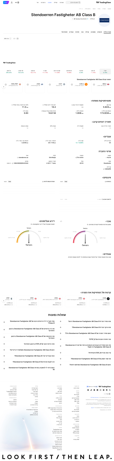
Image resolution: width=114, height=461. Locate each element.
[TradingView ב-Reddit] (88, 390)
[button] (58, 2)
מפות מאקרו (76, 431)
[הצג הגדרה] (105, 105)
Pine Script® (76, 433)
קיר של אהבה (35, 389)
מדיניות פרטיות (58, 441)
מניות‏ (78, 393)
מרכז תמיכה (59, 421)
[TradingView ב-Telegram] (94, 390)
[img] (74, 19)
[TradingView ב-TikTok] (91, 390)
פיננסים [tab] (99, 32)
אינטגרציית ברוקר (12, 401)
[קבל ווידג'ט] (14, 38)
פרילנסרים (35, 413)
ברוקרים (43, 2)
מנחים (36, 396)
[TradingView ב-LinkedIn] (97, 390)
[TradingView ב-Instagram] (100, 390)
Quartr (92, 407)
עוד (37, 2)
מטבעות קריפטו (75, 398)
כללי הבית (35, 395)
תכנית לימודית (13, 404)
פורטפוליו (77, 426)
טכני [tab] (82, 32)
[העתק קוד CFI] (104, 169)
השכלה (36, 403)
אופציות (77, 429)
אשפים (36, 411)
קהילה (55, 2)
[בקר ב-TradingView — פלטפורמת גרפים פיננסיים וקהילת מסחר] (9, 63)
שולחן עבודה (76, 439)
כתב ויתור (59, 439)
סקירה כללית (59, 398)
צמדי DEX (76, 401)
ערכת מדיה (59, 424)
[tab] (66, 181)
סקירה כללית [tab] (107, 32)
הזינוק (60, 403)
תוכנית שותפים (13, 403)
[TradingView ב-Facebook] (107, 390)
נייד (78, 437)
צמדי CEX (76, 399)
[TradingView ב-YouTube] (104, 390)
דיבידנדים (77, 419)
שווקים (49, 2)
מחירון (60, 389)
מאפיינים (60, 388)
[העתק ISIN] (12, 163)
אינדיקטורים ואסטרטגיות (32, 409)
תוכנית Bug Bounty (57, 448)
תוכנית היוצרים (34, 393)
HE (16, 2)
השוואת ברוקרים (58, 401)
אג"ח (78, 396)
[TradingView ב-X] (110, 390)
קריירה (60, 423)
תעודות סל (76, 394)
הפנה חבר (35, 391)
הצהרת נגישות (58, 444)
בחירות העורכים (34, 404)
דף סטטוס (59, 449)
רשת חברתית (35, 388)
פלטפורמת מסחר (12, 395)
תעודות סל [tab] (64, 32)
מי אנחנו (60, 416)
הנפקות (77, 421)
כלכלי (78, 416)
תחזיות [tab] (77, 32)
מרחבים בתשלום (34, 414)
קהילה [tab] (87, 32)
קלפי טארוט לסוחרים (57, 431)
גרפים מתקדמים (13, 393)
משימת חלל (59, 417)
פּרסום (15, 399)
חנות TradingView (57, 429)
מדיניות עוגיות (58, 442)
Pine (78, 403)
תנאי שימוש (59, 437)
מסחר (36, 401)
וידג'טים (15, 388)
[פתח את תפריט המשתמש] (11, 2)
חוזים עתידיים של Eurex (56, 409)
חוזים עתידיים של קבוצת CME (55, 408)
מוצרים (62, 2)
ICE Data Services (94, 397)
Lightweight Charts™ (11, 391)
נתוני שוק (60, 391)
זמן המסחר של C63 (57, 433)
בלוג (61, 419)
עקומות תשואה (75, 427)
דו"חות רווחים (76, 417)
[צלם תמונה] (17, 38)
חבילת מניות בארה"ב (57, 411)
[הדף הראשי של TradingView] (103, 2)
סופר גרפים (76, 388)
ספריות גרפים (13, 389)
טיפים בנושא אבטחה (57, 446)
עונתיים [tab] (71, 32)
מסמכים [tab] (93, 32)
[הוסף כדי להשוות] (94, 84)
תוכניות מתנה (59, 393)
